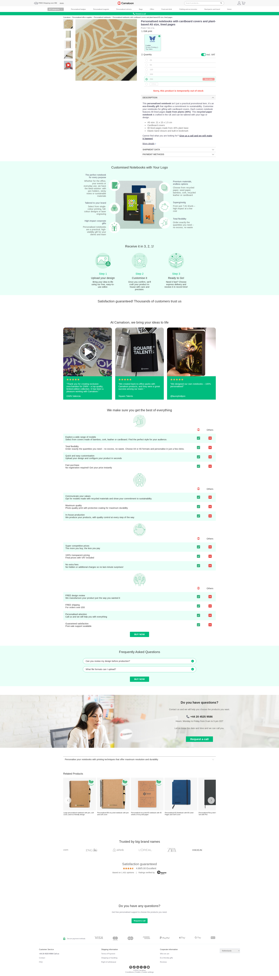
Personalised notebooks (102, 17)
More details (148, 143)
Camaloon (67, 17)
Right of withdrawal (108, 962)
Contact (42, 958)
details (62, 3)
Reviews (163, 962)
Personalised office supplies (82, 17)
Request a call (199, 739)
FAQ (41, 962)
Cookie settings (148, 972)
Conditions (129, 972)
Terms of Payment (108, 954)
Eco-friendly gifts (166, 958)
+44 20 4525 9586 (201, 716)
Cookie (137, 972)
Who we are (164, 954)
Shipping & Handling (109, 958)
